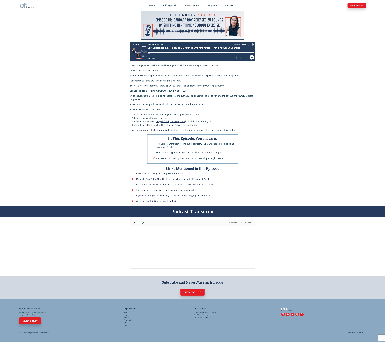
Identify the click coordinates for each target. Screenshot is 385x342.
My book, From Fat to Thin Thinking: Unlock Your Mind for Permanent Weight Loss (175, 179)
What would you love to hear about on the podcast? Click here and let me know (174, 184)
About (126, 312)
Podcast (126, 317)
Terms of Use (351, 333)
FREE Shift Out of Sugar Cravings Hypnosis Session (160, 173)
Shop (126, 323)
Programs (127, 315)
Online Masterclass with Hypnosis (205, 312)
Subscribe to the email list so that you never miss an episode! (166, 190)
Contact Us (127, 325)
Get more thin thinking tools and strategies (157, 201)
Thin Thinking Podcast (201, 317)
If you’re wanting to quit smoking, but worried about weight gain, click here (173, 195)
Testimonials (128, 320)
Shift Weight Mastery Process (203, 315)
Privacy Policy (361, 333)
